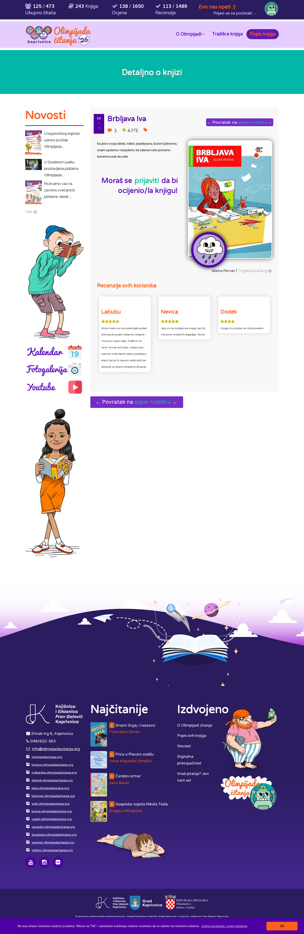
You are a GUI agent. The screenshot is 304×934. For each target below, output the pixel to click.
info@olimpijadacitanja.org (56, 749)
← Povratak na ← (239, 122)
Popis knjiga (262, 34)
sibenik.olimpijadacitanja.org (52, 780)
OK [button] (282, 926)
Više (28, 211)
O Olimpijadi (188, 34)
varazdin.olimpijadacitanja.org (53, 827)
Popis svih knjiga (191, 735)
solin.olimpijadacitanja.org (50, 804)
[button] (224, 926)
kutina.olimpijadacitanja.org (52, 811)
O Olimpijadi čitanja (194, 725)
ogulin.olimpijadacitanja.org (52, 819)
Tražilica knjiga (227, 34)
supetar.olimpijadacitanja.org (53, 842)
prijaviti (146, 180)
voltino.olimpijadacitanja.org (52, 850)
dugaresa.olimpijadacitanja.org (54, 835)
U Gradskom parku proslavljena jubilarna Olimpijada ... (61, 168)
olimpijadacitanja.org (47, 757)
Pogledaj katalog (252, 270)
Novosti (184, 746)
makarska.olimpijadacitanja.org (54, 772)
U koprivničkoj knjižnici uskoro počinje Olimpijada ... (62, 140)
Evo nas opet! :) (217, 7)
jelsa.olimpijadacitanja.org (50, 788)
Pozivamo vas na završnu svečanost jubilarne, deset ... (59, 190)
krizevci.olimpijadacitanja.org (52, 765)
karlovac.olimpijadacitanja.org (53, 796)
